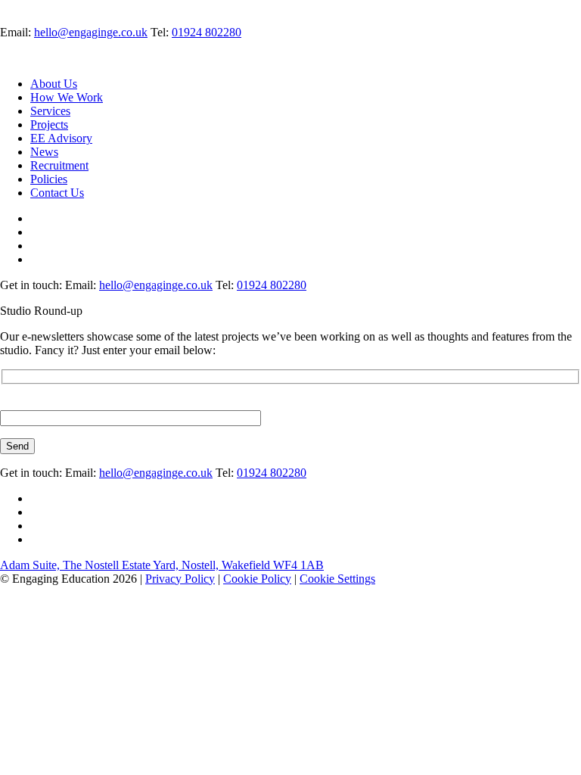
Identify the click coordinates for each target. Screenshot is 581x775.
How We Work (66, 97)
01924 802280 (206, 32)
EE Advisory (61, 138)
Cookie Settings (337, 578)
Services (50, 110)
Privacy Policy (180, 578)
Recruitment (59, 165)
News (44, 151)
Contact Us (57, 192)
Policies (48, 179)
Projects (49, 124)
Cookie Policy (257, 578)
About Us (53, 83)
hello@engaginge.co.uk (91, 32)
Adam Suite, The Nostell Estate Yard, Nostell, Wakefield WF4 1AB (162, 565)
